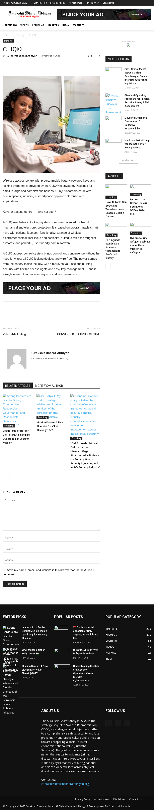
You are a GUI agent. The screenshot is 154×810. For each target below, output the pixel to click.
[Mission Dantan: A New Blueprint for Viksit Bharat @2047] (51, 406)
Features (78, 25)
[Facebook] (135, 3)
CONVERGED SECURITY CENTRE (78, 334)
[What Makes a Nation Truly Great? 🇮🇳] (11, 656)
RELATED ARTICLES (17, 385)
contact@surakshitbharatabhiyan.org (65, 784)
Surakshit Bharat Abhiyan (21, 55)
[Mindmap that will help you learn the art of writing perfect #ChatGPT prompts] (113, 143)
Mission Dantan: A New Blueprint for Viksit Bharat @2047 (50, 426)
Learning (38, 25)
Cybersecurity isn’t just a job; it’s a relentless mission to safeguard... (140, 245)
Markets (53, 25)
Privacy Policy (57, 2)
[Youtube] (148, 3)
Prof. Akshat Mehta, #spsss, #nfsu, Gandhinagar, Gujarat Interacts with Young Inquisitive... (136, 76)
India (65, 25)
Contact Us (108, 2)
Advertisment (76, 2)
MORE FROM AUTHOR (49, 385)
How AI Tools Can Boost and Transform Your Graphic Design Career (116, 209)
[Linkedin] (142, 3)
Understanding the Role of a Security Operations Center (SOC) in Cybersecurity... (86, 673)
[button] (146, 25)
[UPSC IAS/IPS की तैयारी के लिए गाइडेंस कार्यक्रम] (62, 655)
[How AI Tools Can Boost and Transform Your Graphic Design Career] (116, 191)
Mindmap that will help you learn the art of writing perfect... (137, 144)
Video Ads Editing (14, 334)
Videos (24, 25)
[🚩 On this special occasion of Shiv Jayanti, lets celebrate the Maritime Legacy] (62, 633)
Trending (11, 25)
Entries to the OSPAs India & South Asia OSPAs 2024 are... (138, 206)
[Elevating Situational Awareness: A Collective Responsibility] (113, 120)
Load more (127, 160)
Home (6, 35)
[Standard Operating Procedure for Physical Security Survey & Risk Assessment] (113, 103)
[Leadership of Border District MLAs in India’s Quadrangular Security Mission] (17, 410)
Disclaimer (93, 2)
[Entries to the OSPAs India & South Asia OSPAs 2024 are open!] (140, 190)
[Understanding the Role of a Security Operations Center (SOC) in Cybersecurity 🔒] (62, 669)
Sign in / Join (40, 2)
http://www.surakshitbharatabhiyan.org (49, 358)
